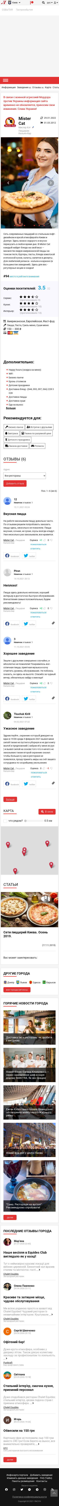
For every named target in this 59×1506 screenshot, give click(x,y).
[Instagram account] (14, 1489)
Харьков (51, 982)
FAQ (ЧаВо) (46, 1478)
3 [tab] (24, 225)
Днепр (10, 982)
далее (10, 1217)
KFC (5, 1448)
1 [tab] (14, 225)
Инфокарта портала (17, 1475)
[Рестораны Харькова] (44, 983)
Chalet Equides (11, 1274)
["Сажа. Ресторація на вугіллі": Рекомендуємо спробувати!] (29, 1211)
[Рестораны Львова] (18, 983)
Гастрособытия (24, 9)
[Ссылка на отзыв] (53, 623)
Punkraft (7, 1362)
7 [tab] (44, 225)
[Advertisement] (29, 46)
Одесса (36, 982)
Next (51, 183)
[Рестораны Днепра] (5, 983)
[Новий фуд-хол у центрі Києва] (29, 1156)
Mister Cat (8, 540)
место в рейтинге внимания (24, 276)
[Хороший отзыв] (45, 540)
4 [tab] (29, 225)
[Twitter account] (21, 1489)
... (37, 1270)
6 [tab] (39, 225)
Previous (8, 183)
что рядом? (16, 820)
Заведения (24, 87)
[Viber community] (45, 1489)
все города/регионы (17, 989)
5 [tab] (34, 225)
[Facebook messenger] (29, 1489)
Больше (10, 799)
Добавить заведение (41, 1475)
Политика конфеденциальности (29, 1497)
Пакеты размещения (23, 1481)
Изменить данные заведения (22, 1478)
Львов (23, 982)
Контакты (41, 1481)
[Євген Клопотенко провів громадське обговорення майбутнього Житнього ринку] (29, 1118)
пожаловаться (38, 544)
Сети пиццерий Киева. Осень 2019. (25, 934)
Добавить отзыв (15, 483)
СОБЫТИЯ (7, 9)
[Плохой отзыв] (51, 540)
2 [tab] (19, 225)
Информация (9, 87)
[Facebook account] (6, 1489)
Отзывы (38, 87)
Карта (48, 87)
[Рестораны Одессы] (31, 983)
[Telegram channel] (37, 1489)
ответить (35, 548)
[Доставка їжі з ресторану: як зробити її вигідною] (29, 1044)
